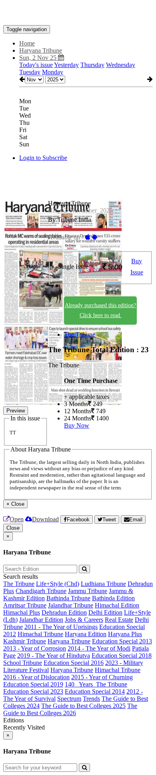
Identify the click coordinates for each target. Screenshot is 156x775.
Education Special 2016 (74, 662)
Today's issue (36, 64)
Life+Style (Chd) (57, 583)
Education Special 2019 (33, 684)
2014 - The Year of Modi (99, 648)
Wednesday (120, 64)
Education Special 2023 (33, 691)
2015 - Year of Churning (102, 677)
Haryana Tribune (69, 641)
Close (13, 528)
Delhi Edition (105, 612)
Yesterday (66, 64)
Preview (15, 411)
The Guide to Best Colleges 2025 (83, 705)
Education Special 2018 (122, 655)
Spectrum (69, 698)
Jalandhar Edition (41, 619)
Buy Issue (136, 267)
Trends (91, 698)
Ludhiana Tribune (103, 583)
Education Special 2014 (95, 691)
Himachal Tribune (40, 634)
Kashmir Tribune (24, 641)
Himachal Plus (21, 612)
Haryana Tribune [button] (40, 50)
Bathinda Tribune (68, 598)
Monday (52, 72)
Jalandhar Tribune (70, 605)
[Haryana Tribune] (78, 13)
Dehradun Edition (64, 612)
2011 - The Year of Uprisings (61, 626)
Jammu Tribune (87, 591)
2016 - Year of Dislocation (36, 677)
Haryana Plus (125, 634)
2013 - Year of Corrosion (34, 648)
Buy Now (76, 425)
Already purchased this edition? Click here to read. (100, 310)
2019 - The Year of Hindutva (53, 655)
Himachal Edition (117, 605)
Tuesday (29, 72)
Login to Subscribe (43, 157)
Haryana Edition (85, 634)
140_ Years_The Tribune (96, 684)
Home (27, 43)
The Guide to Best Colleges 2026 (70, 709)
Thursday (92, 64)
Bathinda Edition (113, 598)
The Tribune (79, 334)
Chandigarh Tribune (41, 591)
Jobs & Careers (84, 619)
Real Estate (119, 619)
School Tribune (22, 662)
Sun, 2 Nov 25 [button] (38, 57)
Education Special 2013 (122, 641)
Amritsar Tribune (24, 605)
